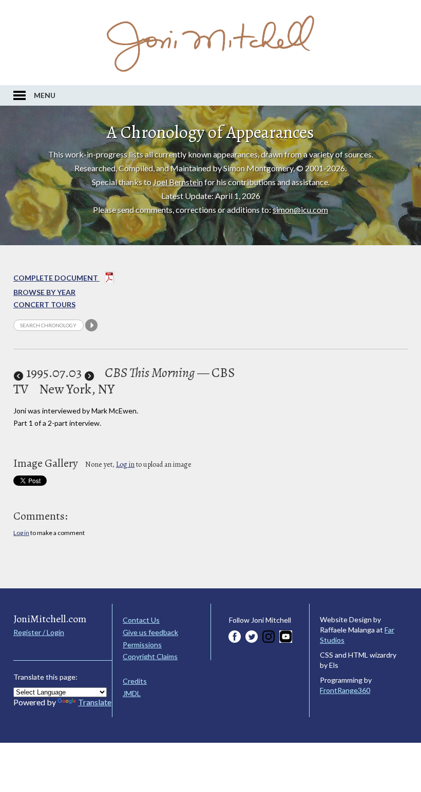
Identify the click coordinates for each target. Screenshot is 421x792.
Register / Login (38, 632)
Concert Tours (44, 304)
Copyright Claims (150, 656)
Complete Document (56, 277)
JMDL (132, 693)
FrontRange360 (345, 690)
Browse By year (44, 292)
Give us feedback (150, 632)
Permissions (142, 644)
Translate (94, 702)
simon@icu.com (300, 209)
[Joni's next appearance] (89, 373)
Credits (135, 681)
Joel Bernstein (178, 182)
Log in (125, 464)
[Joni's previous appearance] (18, 373)
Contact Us (141, 620)
